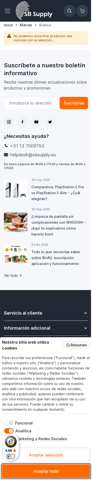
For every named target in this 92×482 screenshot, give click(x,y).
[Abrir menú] (9, 11)
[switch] (10, 456)
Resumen (79, 345)
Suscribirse (74, 103)
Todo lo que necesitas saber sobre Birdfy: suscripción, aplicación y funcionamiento (55, 258)
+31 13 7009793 (27, 145)
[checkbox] (17, 423)
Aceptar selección (46, 455)
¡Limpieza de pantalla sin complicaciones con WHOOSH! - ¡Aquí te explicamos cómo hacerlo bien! (58, 225)
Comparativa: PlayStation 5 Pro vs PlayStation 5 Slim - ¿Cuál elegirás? (57, 193)
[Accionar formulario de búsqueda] (69, 11)
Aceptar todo (46, 471)
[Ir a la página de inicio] (34, 11)
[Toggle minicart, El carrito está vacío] (82, 11)
